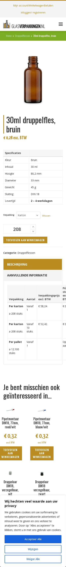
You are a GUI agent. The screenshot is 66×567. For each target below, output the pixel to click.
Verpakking (8, 215)
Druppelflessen (26, 252)
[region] (33, 531)
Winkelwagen (36, 5)
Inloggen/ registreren (33, 12)
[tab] (32, 264)
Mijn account (20, 5)
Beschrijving (17, 264)
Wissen (46, 215)
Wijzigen (33, 549)
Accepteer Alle (33, 539)
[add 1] (33, 226)
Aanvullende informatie (27, 275)
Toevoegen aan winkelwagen (25, 240)
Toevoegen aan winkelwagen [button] (42, 454)
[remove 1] (33, 231)
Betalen (48, 5)
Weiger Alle (33, 559)
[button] (61, 24)
